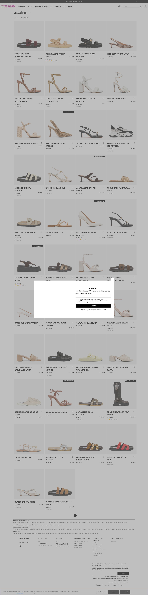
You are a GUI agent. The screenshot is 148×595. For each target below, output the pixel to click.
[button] (112, 279)
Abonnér (93, 305)
